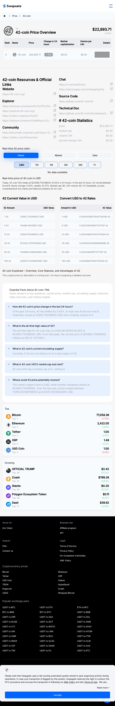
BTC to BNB (8, 612)
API (61, 533)
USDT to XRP (8, 617)
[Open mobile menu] (111, 6)
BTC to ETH (45, 612)
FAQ (4, 546)
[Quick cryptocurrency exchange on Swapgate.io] (12, 6)
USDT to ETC (83, 650)
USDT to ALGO (47, 641)
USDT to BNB (83, 612)
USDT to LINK (46, 631)
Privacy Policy (67, 551)
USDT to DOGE (9, 621)
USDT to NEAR (9, 641)
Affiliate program (68, 528)
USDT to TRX (8, 650)
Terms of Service (68, 546)
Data (95, 155)
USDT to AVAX (84, 626)
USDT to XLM (84, 641)
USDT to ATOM (84, 631)
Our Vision (7, 528)
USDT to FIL (46, 650)
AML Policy (65, 560)
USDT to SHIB (84, 621)
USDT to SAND (47, 645)
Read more (102, 687)
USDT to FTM (83, 636)
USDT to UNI (8, 631)
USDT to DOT (46, 621)
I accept (57, 695)
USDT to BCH (46, 636)
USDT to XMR (9, 636)
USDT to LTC (8, 626)
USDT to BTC (8, 607)
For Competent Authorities (73, 555)
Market (58, 155)
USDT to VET (8, 645)
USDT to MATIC (47, 626)
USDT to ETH (46, 607)
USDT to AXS (83, 645)
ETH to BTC (82, 607)
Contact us (7, 551)
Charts (21, 155)
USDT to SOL (83, 617)
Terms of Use (90, 682)
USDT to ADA (46, 617)
